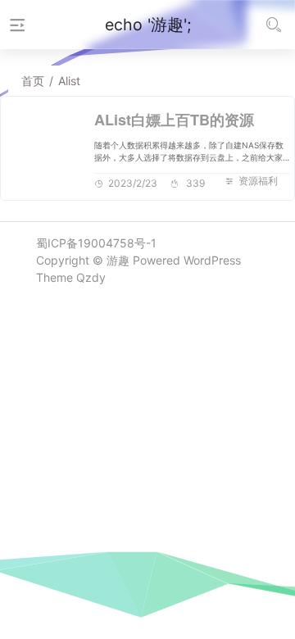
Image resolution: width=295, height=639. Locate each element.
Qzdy (91, 277)
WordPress (212, 260)
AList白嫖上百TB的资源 (174, 119)
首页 (32, 81)
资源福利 (258, 180)
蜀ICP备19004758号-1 (96, 243)
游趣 (118, 260)
